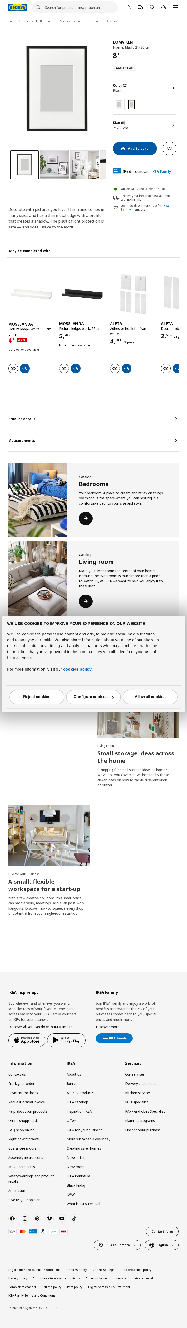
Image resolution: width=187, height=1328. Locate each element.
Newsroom (75, 1166)
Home (12, 21)
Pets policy (74, 1287)
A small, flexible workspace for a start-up (44, 885)
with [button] (147, 171)
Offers (72, 1120)
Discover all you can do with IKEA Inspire (40, 1026)
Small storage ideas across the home (135, 756)
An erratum (17, 1190)
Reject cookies (36, 697)
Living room (105, 746)
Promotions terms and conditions (56, 1278)
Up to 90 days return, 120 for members (145, 208)
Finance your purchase (143, 1130)
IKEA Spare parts (21, 1166)
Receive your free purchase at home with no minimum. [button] (146, 198)
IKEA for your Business (24, 874)
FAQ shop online (21, 1130)
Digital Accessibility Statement (109, 1287)
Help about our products (27, 1111)
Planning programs (140, 1120)
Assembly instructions (25, 1157)
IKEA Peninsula (78, 1176)
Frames (112, 21)
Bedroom (46, 21)
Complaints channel (22, 1287)
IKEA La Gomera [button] (118, 1245)
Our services (135, 1074)
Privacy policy (17, 1278)
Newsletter (75, 1157)
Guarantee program (24, 1148)
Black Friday (76, 1185)
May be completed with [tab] (30, 250)
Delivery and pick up (141, 1083)
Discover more (107, 1026)
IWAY (71, 1194)
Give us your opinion (24, 1200)
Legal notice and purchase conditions (34, 1270)
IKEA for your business (84, 1130)
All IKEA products (80, 1092)
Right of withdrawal (23, 1139)
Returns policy (51, 1287)
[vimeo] (49, 1218)
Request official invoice (26, 1102)
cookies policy (77, 669)
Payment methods (23, 1092)
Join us (72, 1083)
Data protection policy (136, 1270)
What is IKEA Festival (83, 1203)
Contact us (17, 1074)
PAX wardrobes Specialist (145, 1111)
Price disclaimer (97, 1278)
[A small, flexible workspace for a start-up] (49, 835)
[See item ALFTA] (133, 294)
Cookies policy (76, 1270)
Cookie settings (104, 1270)
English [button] (162, 1245)
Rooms (28, 21)
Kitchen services (138, 1092)
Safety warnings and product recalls (31, 1179)
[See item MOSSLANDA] (31, 294)
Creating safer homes (84, 1148)
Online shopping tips (24, 1120)
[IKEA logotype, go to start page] (17, 7)
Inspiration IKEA (79, 1111)
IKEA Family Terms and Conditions (32, 1295)
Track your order (21, 1083)
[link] (119, 104)
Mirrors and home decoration (80, 21)
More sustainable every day (88, 1139)
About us (74, 1074)
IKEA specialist (136, 1102)
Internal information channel (133, 1278)
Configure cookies (91, 697)
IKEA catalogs (78, 1102)
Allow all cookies (150, 697)
